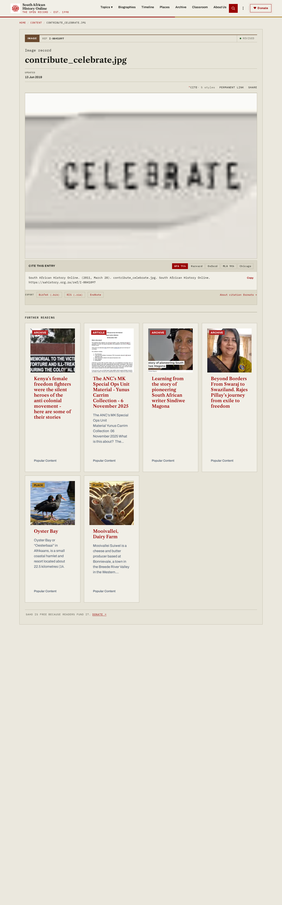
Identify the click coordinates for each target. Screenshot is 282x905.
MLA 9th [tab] (228, 266)
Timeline (147, 7)
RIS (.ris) (75, 294)
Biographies (127, 7)
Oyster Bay (46, 531)
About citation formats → (238, 294)
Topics (106, 7)
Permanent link (231, 87)
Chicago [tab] (245, 266)
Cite (202, 87)
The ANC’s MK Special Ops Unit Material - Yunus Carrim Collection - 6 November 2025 (111, 392)
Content (36, 22)
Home (22, 22)
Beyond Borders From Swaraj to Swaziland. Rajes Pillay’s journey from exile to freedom (229, 392)
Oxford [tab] (213, 266)
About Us (219, 7)
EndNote (95, 294)
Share (252, 87)
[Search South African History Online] (233, 8)
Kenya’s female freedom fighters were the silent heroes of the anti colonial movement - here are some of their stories (52, 398)
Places (165, 7)
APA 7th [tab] (180, 266)
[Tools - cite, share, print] (243, 8)
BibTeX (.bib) (49, 294)
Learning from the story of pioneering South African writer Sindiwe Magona (168, 392)
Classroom (200, 7)
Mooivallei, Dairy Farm (105, 534)
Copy (250, 277)
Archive (180, 7)
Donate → (99, 614)
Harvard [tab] (196, 266)
